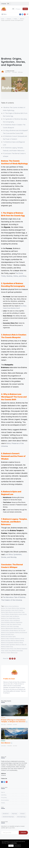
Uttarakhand (5, 813)
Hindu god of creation (17, 610)
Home (2, 18)
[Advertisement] (14, 38)
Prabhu (15, 18)
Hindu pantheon (5, 620)
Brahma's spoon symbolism (8, 644)
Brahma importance (22, 648)
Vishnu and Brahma (15, 620)
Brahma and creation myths (8, 636)
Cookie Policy (13, 843)
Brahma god (14, 652)
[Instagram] (22, 14)
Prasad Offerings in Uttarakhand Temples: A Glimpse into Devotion (13, 721)
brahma (6, 606)
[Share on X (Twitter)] (12, 659)
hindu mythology (21, 816)
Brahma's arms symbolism (8, 632)
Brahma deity (16, 618)
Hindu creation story (6, 650)
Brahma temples (9, 614)
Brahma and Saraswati (21, 632)
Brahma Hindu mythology (18, 608)
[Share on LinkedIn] (15, 659)
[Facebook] (20, 14)
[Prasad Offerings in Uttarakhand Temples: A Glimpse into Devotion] (14, 710)
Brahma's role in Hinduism (8, 638)
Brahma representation (7, 628)
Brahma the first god (19, 630)
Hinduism (9, 18)
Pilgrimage (14, 813)
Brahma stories (17, 624)
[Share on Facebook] (10, 659)
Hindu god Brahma (14, 606)
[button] (4, 14)
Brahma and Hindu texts (7, 634)
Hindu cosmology (14, 626)
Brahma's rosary (18, 642)
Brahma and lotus (18, 628)
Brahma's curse (5, 626)
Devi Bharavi (5, 743)
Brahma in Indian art (21, 644)
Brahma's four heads (6, 618)
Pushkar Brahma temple (7, 630)
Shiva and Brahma (5, 622)
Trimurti (3, 614)
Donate (25, 8)
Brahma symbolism (6, 610)
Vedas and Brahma (14, 616)
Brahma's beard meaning (17, 640)
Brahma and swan (6, 640)
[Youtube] (25, 14)
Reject (11, 845)
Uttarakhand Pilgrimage (8, 816)
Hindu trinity (21, 612)
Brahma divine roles (17, 650)
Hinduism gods (5, 616)
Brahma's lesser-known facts (9, 648)
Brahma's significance (16, 622)
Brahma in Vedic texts (7, 624)
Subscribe (23, 832)
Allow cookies (17, 845)
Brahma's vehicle (19, 638)
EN (8, 3)
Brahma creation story (7, 646)
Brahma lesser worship (20, 614)
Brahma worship (13, 612)
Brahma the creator (6, 608)
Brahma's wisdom (5, 652)
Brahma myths (5, 612)
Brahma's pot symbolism (7, 642)
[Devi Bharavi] (14, 733)
